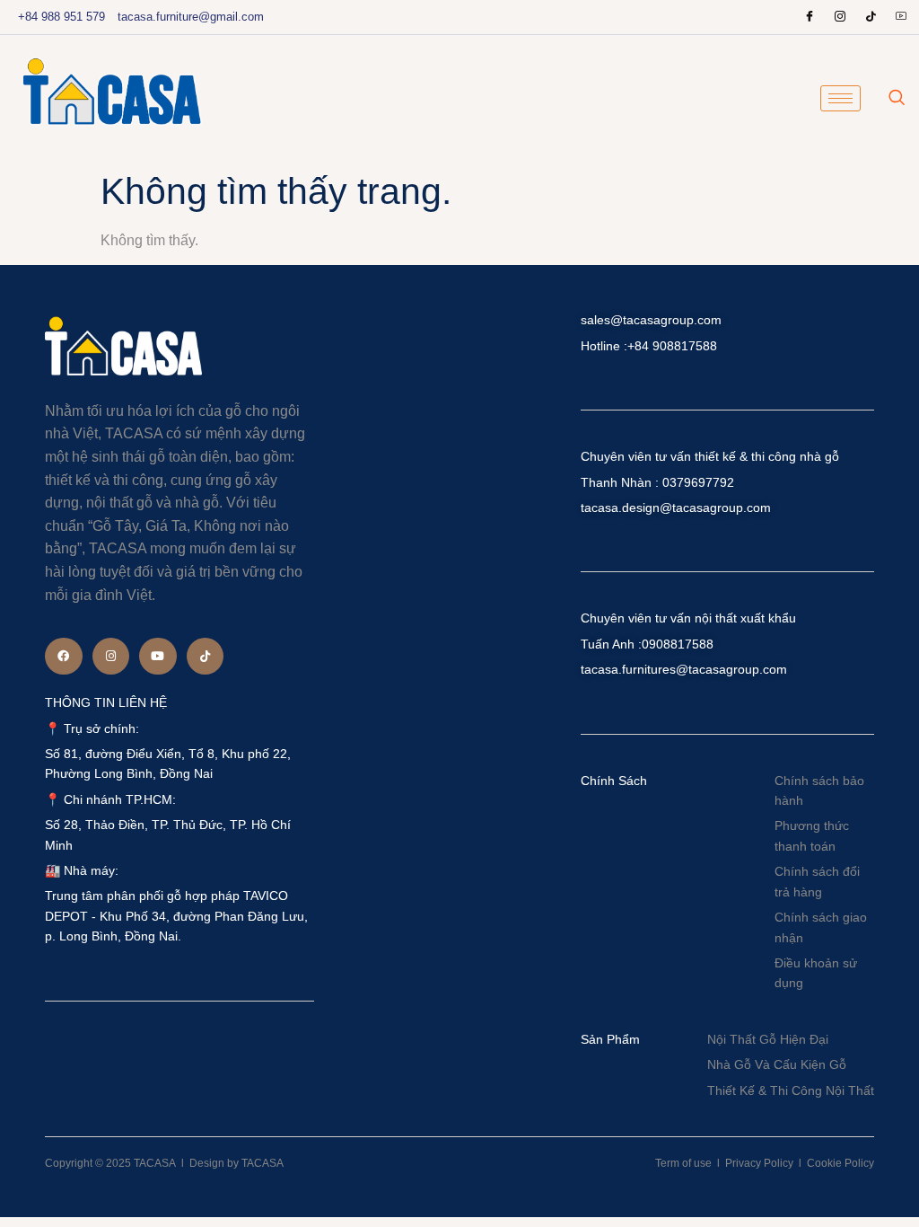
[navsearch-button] (896, 98)
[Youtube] (901, 17)
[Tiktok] (205, 656)
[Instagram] (840, 17)
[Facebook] (809, 17)
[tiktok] (870, 17)
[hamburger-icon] (840, 98)
